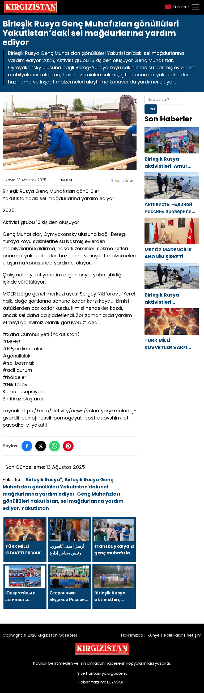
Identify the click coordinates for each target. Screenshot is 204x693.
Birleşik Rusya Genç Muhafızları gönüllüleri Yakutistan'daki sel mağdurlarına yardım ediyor (58, 486)
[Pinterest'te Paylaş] (68, 446)
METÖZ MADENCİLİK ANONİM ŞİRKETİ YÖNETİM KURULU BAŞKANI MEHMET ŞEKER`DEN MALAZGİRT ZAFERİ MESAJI (168, 253)
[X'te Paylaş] (40, 446)
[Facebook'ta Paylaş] (27, 446)
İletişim (194, 635)
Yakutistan (35, 508)
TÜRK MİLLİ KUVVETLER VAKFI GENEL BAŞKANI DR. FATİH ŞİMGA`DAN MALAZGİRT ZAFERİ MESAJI (167, 344)
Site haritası (89, 673)
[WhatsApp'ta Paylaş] (54, 446)
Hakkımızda (132, 635)
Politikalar (173, 635)
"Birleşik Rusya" (42, 479)
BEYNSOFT (116, 682)
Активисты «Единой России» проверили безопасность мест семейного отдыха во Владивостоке (169, 208)
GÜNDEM (64, 180)
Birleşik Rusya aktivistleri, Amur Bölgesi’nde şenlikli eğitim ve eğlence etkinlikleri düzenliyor (171, 163)
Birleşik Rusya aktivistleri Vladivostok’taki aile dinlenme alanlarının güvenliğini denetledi (171, 299)
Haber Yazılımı (91, 682)
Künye (154, 635)
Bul (152, 109)
